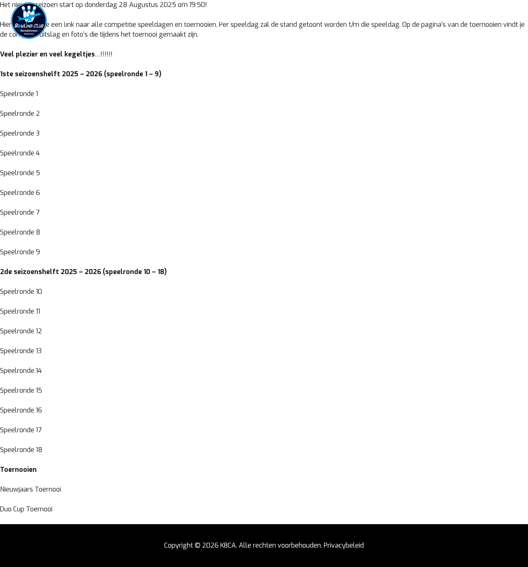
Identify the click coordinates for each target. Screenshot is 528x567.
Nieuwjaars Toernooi (30, 489)
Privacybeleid (344, 545)
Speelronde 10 (21, 291)
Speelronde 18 (21, 449)
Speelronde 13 (21, 351)
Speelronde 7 (20, 212)
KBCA (228, 545)
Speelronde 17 (21, 430)
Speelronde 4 (20, 153)
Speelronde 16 (21, 410)
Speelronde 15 (21, 390)
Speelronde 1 (19, 93)
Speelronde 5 (20, 173)
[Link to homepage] (29, 20)
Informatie (227, 20)
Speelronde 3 (20, 133)
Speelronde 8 (20, 232)
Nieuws (95, 20)
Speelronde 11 (20, 311)
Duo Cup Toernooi (26, 509)
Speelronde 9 (20, 252)
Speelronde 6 (20, 192)
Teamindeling (137, 20)
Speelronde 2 (20, 113)
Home (66, 20)
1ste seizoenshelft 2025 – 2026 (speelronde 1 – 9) (80, 74)
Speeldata (184, 20)
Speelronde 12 (21, 331)
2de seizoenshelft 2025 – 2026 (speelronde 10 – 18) (83, 271)
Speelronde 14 (21, 370)
